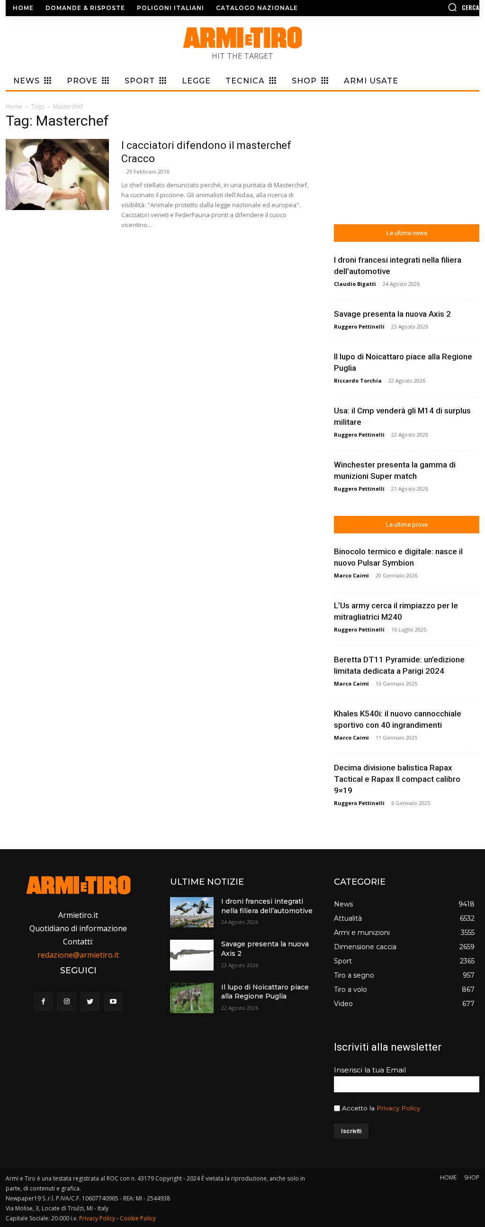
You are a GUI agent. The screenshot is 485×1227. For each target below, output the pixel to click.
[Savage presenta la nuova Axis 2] (192, 955)
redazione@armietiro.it (78, 955)
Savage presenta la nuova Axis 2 (392, 314)
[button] (423, 7)
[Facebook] (43, 1001)
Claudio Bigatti (355, 283)
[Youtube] (113, 1001)
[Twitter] (90, 1001)
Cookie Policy (138, 1218)
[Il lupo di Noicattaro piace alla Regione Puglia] (192, 998)
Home (14, 106)
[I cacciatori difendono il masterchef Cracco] (57, 174)
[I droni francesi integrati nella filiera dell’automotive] (192, 912)
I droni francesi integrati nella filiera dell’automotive (267, 906)
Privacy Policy (398, 1108)
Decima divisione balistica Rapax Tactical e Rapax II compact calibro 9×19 (397, 779)
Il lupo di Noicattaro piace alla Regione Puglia (265, 992)
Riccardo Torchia (358, 380)
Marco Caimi (351, 575)
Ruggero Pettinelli (359, 326)
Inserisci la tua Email (370, 1069)
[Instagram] (66, 1001)
